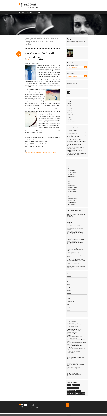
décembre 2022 (70, 110)
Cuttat (68, 287)
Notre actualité (71, 200)
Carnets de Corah (71, 176)
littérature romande (71, 390)
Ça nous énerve (71, 170)
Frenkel (68, 259)
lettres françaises (72, 189)
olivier (77, 387)
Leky (68, 221)
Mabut (68, 298)
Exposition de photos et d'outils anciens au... (76, 144)
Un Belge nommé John (78, 232)
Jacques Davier (70, 214)
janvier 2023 (69, 108)
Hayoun (68, 304)
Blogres (30, 4)
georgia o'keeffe (70, 387)
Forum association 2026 (72, 150)
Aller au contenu (4, 1)
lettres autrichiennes (72, 187)
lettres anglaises (71, 185)
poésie (73, 385)
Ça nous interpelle (72, 172)
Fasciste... (69, 130)
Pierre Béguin (70, 238)
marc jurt (69, 385)
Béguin (68, 281)
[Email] (68, 92)
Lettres (69, 181)
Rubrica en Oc (70, 145)
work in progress (71, 204)
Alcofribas (69, 265)
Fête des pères (70, 352)
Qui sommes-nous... (72, 202)
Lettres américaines (72, 183)
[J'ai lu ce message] (105, 414)
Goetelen (69, 290)
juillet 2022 (69, 119)
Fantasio (69, 248)
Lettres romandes (72, 194)
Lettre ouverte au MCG (72, 363)
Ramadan (69, 295)
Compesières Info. (70, 301)
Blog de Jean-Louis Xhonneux (76, 132)
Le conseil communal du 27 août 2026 (74, 132)
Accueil (21, 12)
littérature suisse (70, 393)
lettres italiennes (71, 193)
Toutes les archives (71, 121)
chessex (83, 393)
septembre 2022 (70, 115)
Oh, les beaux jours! (75, 227)
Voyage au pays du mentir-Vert (74, 324)
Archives (29, 12)
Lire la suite (79, 42)
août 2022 (69, 117)
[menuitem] (22, 12)
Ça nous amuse (71, 166)
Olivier (68, 310)
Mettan (68, 278)
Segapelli (69, 293)
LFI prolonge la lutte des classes (73, 134)
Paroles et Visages (79, 139)
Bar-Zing (84, 134)
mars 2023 (69, 105)
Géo (68, 227)
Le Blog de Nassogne (71, 137)
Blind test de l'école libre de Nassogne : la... (75, 136)
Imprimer (54, 152)
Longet (68, 312)
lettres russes (71, 196)
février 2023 (69, 107)
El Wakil (68, 307)
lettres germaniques (72, 191)
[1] (55, 65)
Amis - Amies (71, 163)
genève (79, 390)
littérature (78, 393)
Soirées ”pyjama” (70, 139)
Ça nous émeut (71, 168)
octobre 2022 (70, 114)
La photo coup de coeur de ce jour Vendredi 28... (76, 153)
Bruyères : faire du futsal (72, 141)
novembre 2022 (70, 112)
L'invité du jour (71, 178)
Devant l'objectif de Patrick (74, 154)
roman (78, 385)
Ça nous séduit (71, 174)
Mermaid (69, 232)
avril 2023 (69, 103)
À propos (38, 12)
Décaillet (69, 276)
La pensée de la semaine (73, 179)
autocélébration (71, 165)
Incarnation (75, 130)
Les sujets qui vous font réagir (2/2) (74, 147)
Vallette (68, 284)
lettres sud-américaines (73, 198)
